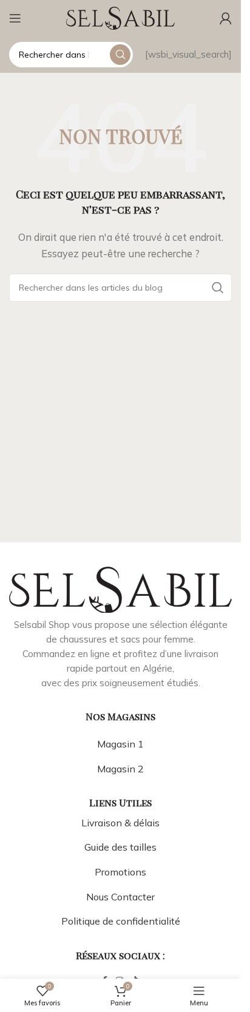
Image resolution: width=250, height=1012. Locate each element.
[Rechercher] (120, 54)
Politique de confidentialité (120, 921)
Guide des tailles (120, 847)
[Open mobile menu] (15, 18)
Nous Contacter (120, 897)
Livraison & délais (120, 823)
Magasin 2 (120, 769)
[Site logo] (120, 17)
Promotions (120, 872)
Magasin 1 (120, 744)
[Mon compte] (226, 18)
